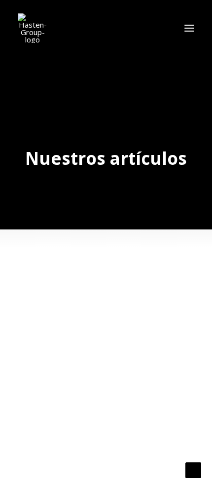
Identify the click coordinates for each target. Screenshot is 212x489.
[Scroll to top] (193, 469)
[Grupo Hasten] (32, 28)
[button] (189, 28)
